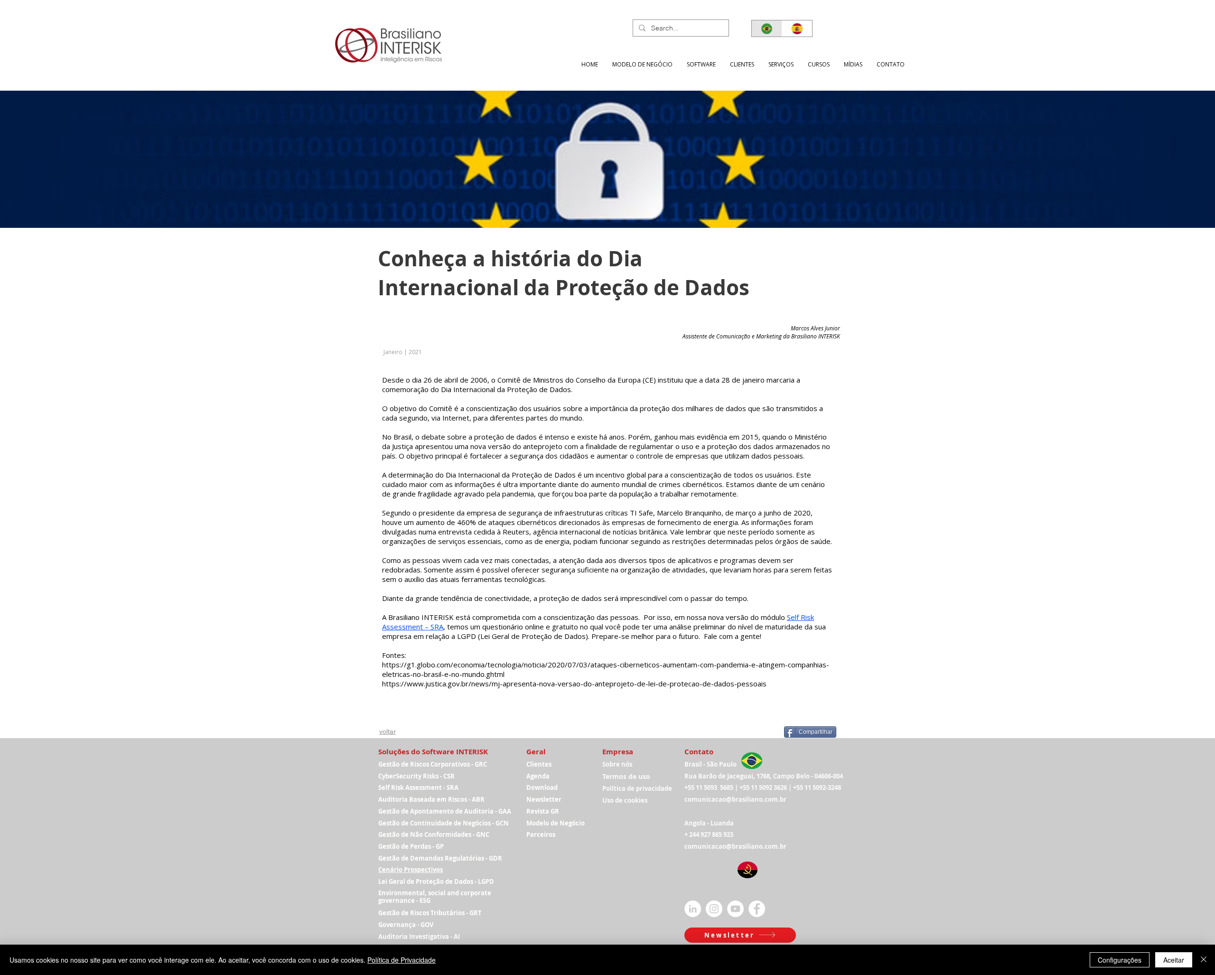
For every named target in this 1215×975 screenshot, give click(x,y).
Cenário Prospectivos (410, 869)
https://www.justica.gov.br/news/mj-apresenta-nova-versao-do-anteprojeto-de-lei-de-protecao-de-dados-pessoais (574, 683)
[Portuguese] (767, 28)
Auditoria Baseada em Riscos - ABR (431, 799)
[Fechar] (1203, 959)
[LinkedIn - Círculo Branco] (692, 908)
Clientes (538, 764)
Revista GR (542, 811)
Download (542, 787)
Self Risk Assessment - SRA (418, 787)
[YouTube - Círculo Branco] (735, 908)
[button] (781, 64)
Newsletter (543, 799)
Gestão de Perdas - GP (411, 846)
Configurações (1119, 960)
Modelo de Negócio (555, 823)
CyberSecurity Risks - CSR (416, 776)
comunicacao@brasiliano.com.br (735, 799)
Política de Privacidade (401, 960)
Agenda (538, 776)
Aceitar (1173, 960)
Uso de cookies (624, 800)
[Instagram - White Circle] (714, 908)
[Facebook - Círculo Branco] (756, 908)
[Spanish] (797, 28)
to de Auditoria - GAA (479, 811)
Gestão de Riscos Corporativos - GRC (432, 764)
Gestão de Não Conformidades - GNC (433, 834)
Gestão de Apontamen (412, 811)
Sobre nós (617, 764)
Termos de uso (626, 776)
